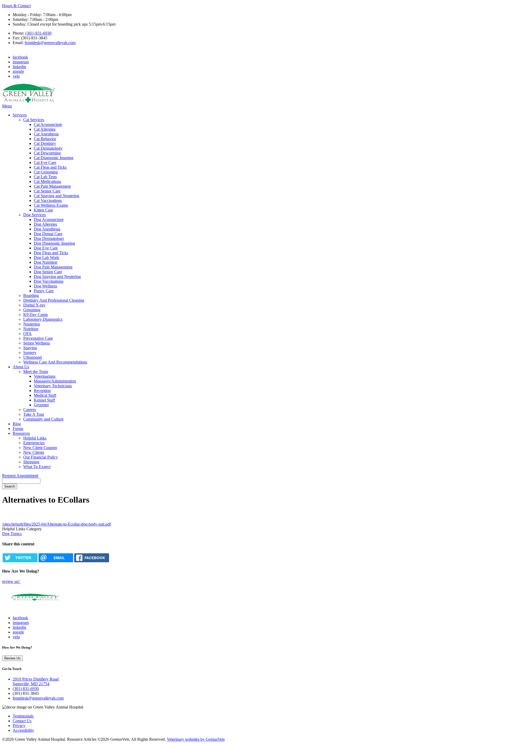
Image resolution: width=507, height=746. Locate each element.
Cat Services (33, 119)
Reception (42, 390)
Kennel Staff (44, 400)
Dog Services (34, 215)
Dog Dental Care (48, 234)
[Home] (28, 101)
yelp (16, 76)
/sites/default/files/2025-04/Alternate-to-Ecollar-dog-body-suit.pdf (56, 524)
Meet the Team (35, 371)
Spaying (30, 348)
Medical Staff (45, 395)
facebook (20, 57)
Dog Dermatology (49, 238)
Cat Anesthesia (46, 134)
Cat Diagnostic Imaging (53, 157)
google (18, 71)
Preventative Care (38, 338)
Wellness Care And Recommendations (55, 362)
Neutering (31, 324)
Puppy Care (44, 291)
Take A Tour (33, 414)
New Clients (33, 452)
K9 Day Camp (35, 314)
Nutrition (30, 329)
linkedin (19, 66)
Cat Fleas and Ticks (50, 167)
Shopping (31, 462)
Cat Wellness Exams (51, 205)
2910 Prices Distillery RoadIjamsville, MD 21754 (36, 681)
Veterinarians (44, 376)
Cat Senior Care (47, 191)
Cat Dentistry (45, 143)
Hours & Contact (16, 5)
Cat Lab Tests (45, 176)
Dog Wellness (45, 286)
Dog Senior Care (48, 272)
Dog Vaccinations (48, 281)
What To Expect (36, 466)
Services (20, 115)
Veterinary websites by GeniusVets (196, 739)
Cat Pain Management (52, 186)
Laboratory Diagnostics (42, 319)
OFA (27, 333)
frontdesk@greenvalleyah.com (50, 42)
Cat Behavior (45, 138)
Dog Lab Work (46, 257)
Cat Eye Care (45, 162)
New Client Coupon (40, 447)
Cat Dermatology (48, 148)
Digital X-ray (34, 305)
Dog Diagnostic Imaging (54, 243)
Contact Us (22, 721)
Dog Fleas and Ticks (51, 253)
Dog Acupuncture (49, 219)
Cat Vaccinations (48, 200)
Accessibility (23, 730)
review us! (11, 581)
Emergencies (34, 443)
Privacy (19, 725)
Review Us (12, 658)
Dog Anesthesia (47, 229)
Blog (17, 424)
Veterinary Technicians (53, 386)
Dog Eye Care (46, 248)
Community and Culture (43, 419)
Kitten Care (43, 210)
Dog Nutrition (45, 262)
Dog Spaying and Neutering (57, 276)
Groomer (41, 405)
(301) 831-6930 (38, 33)
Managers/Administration (55, 381)
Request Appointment (20, 475)
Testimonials (23, 716)
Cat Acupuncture (48, 124)
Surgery (29, 352)
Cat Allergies (44, 129)
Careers (29, 409)
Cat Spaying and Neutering (56, 195)
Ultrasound (32, 357)
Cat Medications (47, 181)
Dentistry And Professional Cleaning (53, 300)
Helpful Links (34, 438)
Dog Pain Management (53, 267)
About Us (21, 367)
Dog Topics (12, 533)
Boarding (31, 295)
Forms (18, 428)
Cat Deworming (47, 153)
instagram (21, 62)
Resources (21, 433)
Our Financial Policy (40, 457)
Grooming (31, 310)
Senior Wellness (36, 343)
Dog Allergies (45, 224)
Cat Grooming (46, 172)
